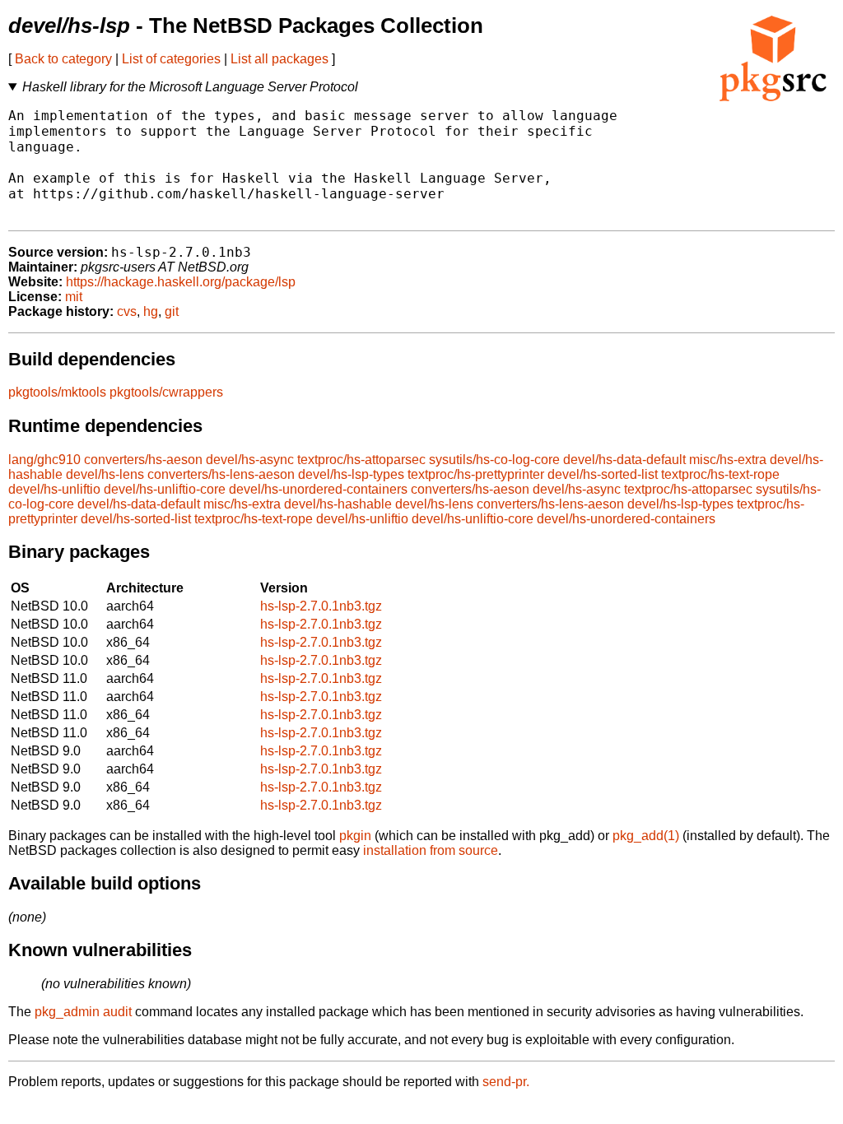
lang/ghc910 (44, 460)
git (172, 311)
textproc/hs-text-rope (720, 474)
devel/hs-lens (105, 474)
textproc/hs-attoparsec (361, 460)
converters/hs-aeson (143, 460)
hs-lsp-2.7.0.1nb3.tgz (321, 606)
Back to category (63, 59)
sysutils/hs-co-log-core (494, 460)
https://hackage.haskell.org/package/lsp (181, 282)
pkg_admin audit (83, 1012)
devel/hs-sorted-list (602, 474)
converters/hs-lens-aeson (221, 474)
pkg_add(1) (645, 836)
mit (73, 297)
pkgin (355, 836)
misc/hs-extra (727, 460)
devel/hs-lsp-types (351, 474)
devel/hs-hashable (338, 504)
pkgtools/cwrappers (166, 392)
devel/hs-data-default (624, 460)
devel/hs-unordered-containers (318, 489)
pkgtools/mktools (57, 392)
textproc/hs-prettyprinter (476, 474)
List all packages (279, 59)
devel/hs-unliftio (54, 489)
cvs (127, 311)
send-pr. (505, 1082)
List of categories (171, 59)
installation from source (430, 850)
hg (150, 311)
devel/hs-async (250, 460)
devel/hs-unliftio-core (165, 489)
